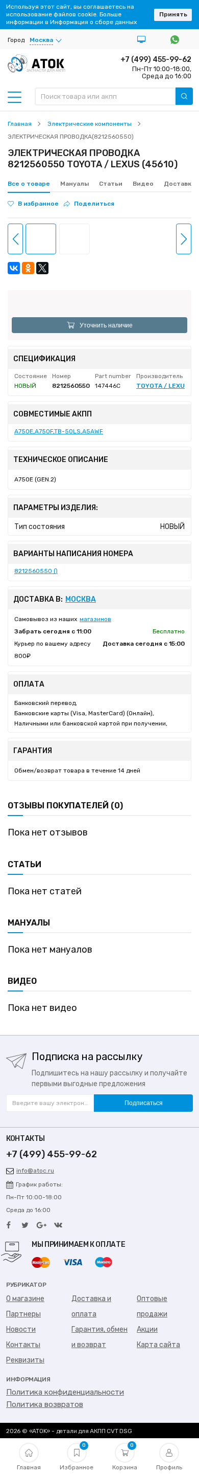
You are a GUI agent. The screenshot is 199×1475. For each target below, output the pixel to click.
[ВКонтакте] (14, 268)
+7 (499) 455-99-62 (155, 59)
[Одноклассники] (28, 268)
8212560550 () (36, 571)
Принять (173, 14)
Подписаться (144, 1103)
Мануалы (74, 183)
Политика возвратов (44, 1404)
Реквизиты (25, 1360)
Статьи (110, 183)
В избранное (38, 203)
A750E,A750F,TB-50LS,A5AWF (58, 431)
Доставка (179, 183)
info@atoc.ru (35, 1170)
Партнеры (23, 1314)
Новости (21, 1329)
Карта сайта (158, 1344)
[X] (42, 268)
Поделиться (94, 203)
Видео (143, 183)
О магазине (25, 1298)
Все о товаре (29, 183)
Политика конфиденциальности (65, 1392)
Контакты (23, 1344)
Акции (147, 1329)
